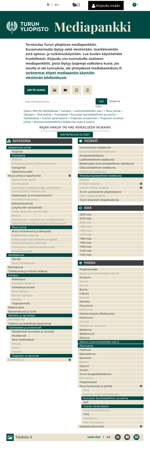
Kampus (13, 275)
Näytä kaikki (36, 90)
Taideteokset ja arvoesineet (25, 327)
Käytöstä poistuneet (92, 426)
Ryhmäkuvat (15, 267)
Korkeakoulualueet (23, 287)
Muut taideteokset (23, 339)
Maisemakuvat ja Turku (22, 311)
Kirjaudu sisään (107, 5)
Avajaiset (17, 151)
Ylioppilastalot (88, 382)
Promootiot (18, 155)
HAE (101, 101)
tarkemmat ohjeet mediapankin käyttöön (60, 72)
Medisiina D (87, 333)
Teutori (84, 370)
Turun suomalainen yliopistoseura (100, 191)
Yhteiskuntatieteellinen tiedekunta (101, 175)
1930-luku (86, 250)
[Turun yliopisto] (27, 23)
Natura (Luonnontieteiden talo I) (99, 341)
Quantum (85, 358)
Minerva (85, 337)
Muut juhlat (19, 227)
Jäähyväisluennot (22, 203)
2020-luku (86, 214)
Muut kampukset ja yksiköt (96, 386)
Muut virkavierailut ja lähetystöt (31, 231)
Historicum (86, 317)
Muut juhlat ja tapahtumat (24, 175)
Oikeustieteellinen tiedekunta (98, 167)
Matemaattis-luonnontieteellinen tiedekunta (107, 163)
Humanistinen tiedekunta (95, 147)
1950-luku (86, 242)
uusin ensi (93, 437)
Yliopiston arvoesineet (25, 355)
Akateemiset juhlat (19, 147)
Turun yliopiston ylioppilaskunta (99, 199)
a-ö (108, 437)
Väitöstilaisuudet (22, 171)
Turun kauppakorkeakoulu (96, 374)
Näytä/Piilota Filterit (75, 134)
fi (48, 4)
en (57, 4)
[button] (135, 4)
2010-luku (86, 218)
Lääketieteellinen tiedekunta (97, 159)
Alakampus (18, 279)
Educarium (86, 305)
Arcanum (85, 277)
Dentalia (85, 301)
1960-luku (86, 238)
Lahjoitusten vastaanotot (27, 207)
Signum (84, 366)
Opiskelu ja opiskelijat (21, 315)
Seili (85, 402)
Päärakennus (87, 354)
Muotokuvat (19, 335)
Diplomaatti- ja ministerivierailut (32, 195)
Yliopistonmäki (21, 303)
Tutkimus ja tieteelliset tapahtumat (29, 323)
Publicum (85, 350)
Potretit (16, 259)
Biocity (84, 289)
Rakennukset (16, 307)
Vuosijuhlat (19, 167)
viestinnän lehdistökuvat (46, 77)
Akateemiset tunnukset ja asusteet (33, 331)
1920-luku (86, 254)
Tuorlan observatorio (96, 406)
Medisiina (86, 329)
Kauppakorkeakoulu (92, 155)
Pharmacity (86, 345)
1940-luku (86, 246)
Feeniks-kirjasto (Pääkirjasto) (97, 313)
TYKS (86, 414)
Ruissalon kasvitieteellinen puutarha (105, 398)
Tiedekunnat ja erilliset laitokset (27, 271)
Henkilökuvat (16, 255)
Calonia (84, 293)
